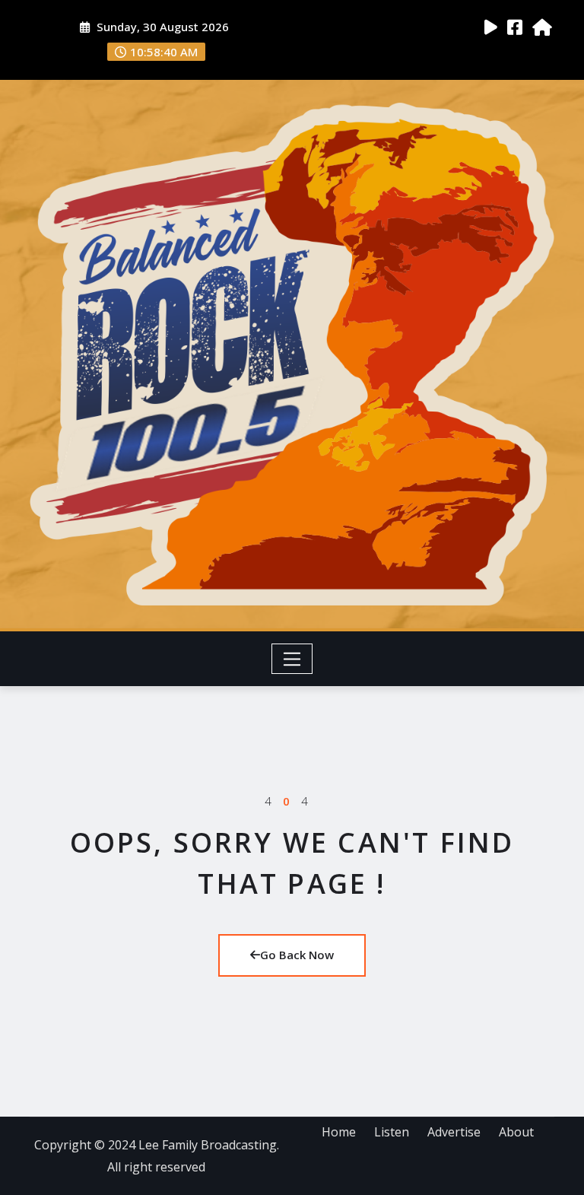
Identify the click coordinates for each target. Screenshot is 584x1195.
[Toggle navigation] (292, 659)
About (516, 1131)
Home (339, 1131)
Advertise (454, 1131)
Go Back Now (297, 954)
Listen (391, 1131)
